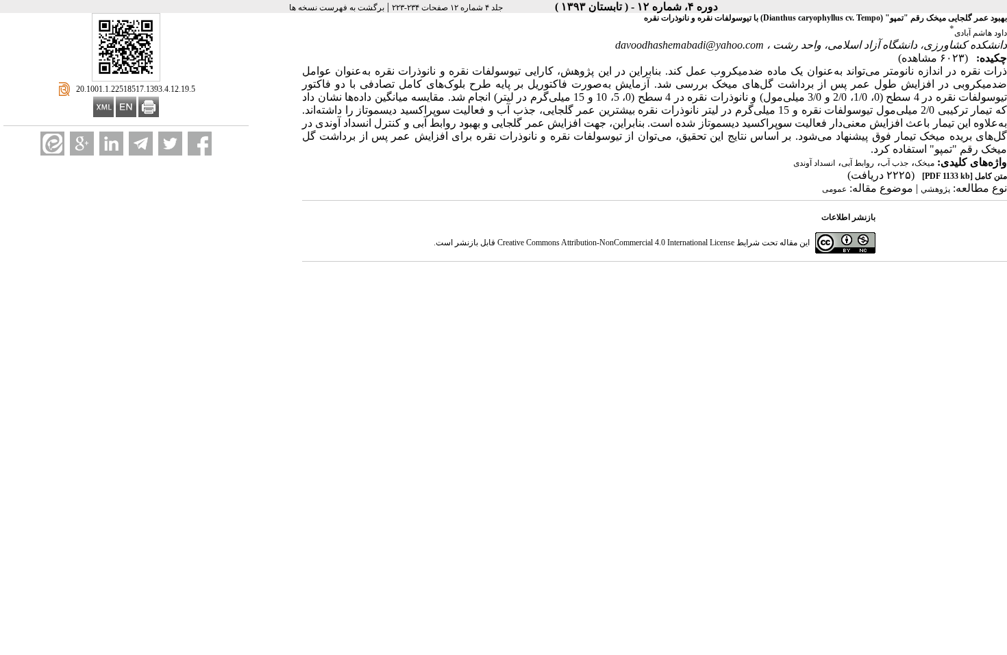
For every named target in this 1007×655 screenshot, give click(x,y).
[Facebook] (200, 144)
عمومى (834, 189)
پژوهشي (935, 189)
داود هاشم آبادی (980, 33)
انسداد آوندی (814, 163)
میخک (924, 163)
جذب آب (894, 163)
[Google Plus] (82, 144)
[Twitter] (170, 144)
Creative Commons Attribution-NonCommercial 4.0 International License (615, 242)
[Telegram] (141, 144)
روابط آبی (857, 163)
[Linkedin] (111, 144)
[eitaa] (52, 144)
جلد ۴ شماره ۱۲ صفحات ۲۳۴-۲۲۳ (447, 7)
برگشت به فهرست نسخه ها (336, 7)
